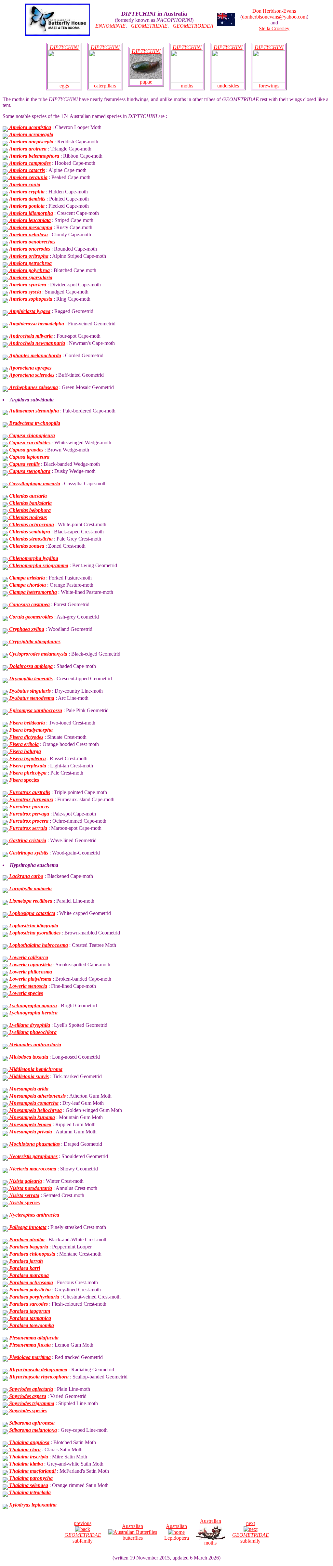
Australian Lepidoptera (176, 1532)
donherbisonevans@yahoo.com (274, 17)
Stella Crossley (274, 28)
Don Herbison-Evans (274, 11)
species (24, 780)
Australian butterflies (132, 1532)
